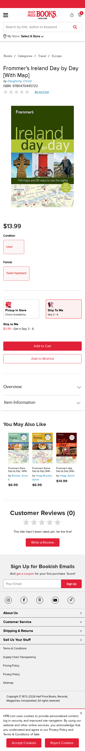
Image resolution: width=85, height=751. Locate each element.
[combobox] (42, 27)
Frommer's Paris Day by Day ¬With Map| (17, 470)
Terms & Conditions (15, 648)
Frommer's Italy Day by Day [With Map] (65, 470)
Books (8, 56)
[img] (16, 91)
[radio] (21, 309)
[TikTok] (71, 600)
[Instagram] (8, 600)
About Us (10, 613)
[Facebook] (23, 600)
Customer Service (17, 622)
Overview (12, 386)
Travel (42, 56)
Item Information (19, 402)
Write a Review (42, 542)
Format (7, 262)
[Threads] (39, 600)
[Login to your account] (71, 15)
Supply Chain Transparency (19, 657)
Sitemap (8, 683)
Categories (25, 56)
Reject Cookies (61, 743)
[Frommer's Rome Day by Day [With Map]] (42, 448)
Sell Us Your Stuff (17, 640)
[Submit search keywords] (76, 27)
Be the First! (42, 92)
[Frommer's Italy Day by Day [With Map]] (66, 448)
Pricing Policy (11, 665)
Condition (9, 235)
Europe (57, 56)
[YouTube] (55, 600)
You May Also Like (24, 424)
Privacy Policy (11, 674)
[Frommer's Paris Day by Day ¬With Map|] (18, 448)
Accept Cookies (24, 743)
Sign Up (71, 584)
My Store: (13, 36)
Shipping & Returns (18, 631)
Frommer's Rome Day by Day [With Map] (41, 470)
